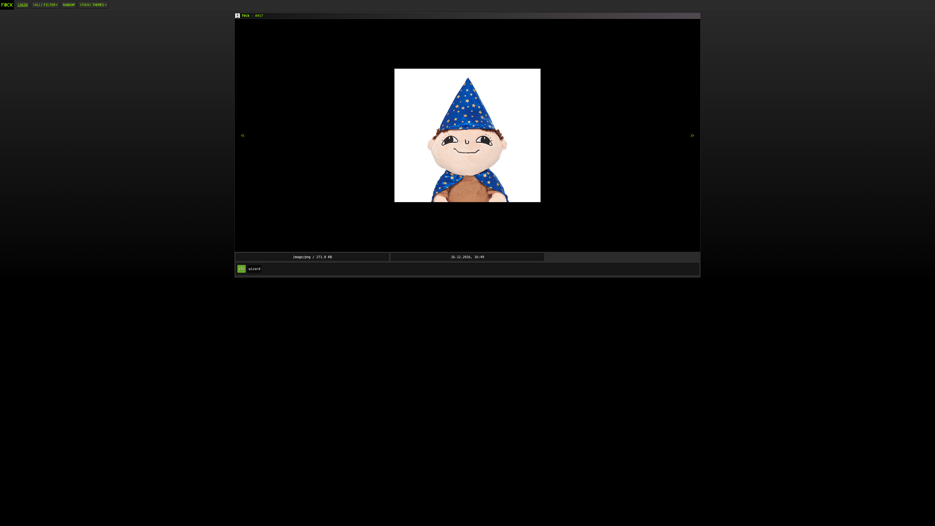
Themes (98, 5)
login (23, 5)
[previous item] (692, 135)
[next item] (242, 135)
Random (69, 5)
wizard (254, 269)
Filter (49, 5)
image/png (301, 257)
